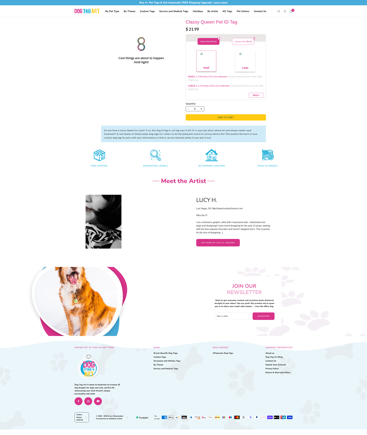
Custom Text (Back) (243, 41)
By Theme (129, 11)
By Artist (212, 11)
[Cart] (291, 11)
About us (270, 353)
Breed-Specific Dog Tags (166, 353)
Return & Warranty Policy (278, 372)
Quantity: (191, 103)
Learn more (220, 2)
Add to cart (226, 117)
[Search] (279, 11)
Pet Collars (243, 11)
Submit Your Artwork (276, 364)
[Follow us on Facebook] (78, 401)
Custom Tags (147, 11)
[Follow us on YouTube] (98, 401)
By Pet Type (112, 11)
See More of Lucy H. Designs (218, 243)
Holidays (198, 11)
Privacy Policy (272, 368)
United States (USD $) (79, 417)
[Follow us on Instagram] (88, 401)
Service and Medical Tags (173, 11)
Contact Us (260, 11)
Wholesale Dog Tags (223, 353)
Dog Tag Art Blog (274, 357)
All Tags (227, 11)
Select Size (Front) (208, 41)
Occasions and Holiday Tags (167, 361)
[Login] (285, 11)
